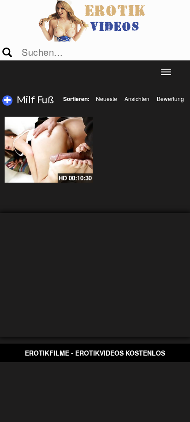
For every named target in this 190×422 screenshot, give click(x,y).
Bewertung (170, 98)
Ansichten (137, 98)
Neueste (106, 98)
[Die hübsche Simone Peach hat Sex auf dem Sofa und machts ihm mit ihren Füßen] (49, 150)
